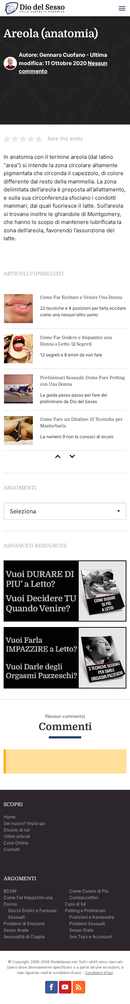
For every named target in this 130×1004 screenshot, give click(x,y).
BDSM (10, 891)
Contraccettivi (83, 897)
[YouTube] (65, 987)
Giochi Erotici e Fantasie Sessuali (32, 914)
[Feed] (79, 987)
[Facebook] (51, 987)
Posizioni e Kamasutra (91, 917)
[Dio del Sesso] (34, 9)
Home (10, 816)
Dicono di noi (17, 830)
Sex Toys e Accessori (90, 936)
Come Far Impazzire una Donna (28, 901)
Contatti (12, 849)
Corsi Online (16, 843)
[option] (65, 369)
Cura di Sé (75, 904)
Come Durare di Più (88, 891)
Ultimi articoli (17, 836)
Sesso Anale (16, 930)
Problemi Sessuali (87, 923)
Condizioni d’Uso (99, 972)
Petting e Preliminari (85, 910)
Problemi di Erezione (24, 923)
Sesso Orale (81, 930)
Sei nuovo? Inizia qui (24, 823)
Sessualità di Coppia (24, 936)
